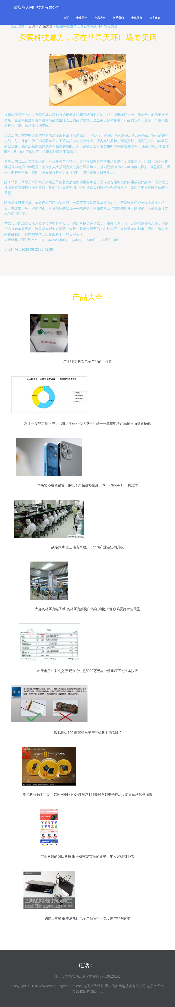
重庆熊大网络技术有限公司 (37, 7)
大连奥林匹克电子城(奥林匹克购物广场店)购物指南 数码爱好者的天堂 (87, 609)
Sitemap (97, 991)
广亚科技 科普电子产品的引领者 (87, 361)
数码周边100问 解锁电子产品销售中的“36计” (87, 733)
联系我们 (118, 17)
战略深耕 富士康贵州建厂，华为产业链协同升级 (87, 547)
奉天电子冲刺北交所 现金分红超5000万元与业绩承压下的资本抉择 (87, 671)
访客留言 (155, 17)
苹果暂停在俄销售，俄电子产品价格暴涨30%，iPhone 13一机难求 (87, 485)
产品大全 (100, 17)
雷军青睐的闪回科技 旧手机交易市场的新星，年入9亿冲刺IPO (87, 856)
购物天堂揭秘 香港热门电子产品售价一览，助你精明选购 (87, 918)
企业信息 (136, 17)
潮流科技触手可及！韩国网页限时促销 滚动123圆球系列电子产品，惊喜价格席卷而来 (87, 794)
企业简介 (81, 17)
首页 (66, 17)
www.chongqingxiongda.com (61, 986)
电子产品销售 (93, 986)
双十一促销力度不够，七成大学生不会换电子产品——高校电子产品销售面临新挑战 (87, 423)
